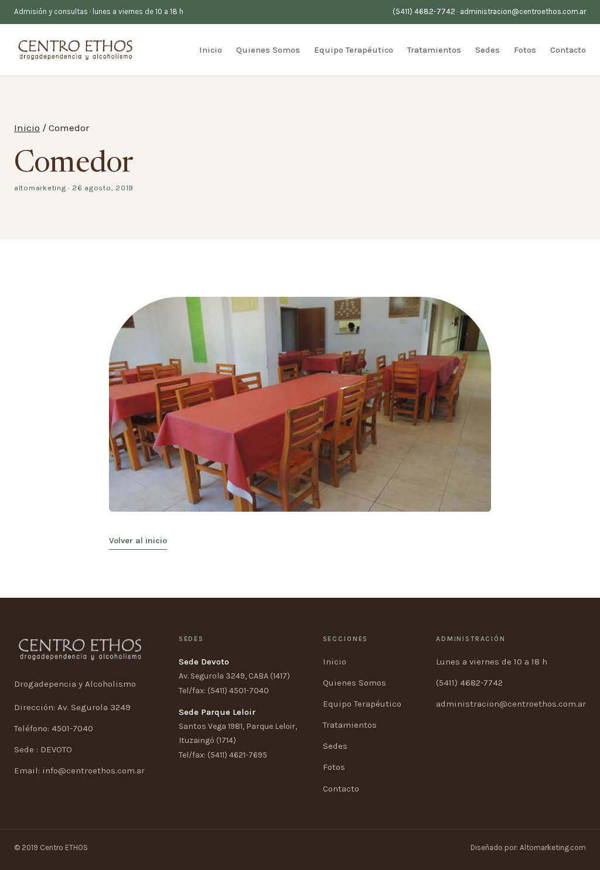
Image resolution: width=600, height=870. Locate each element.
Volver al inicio (138, 541)
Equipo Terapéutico (353, 50)
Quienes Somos (268, 50)
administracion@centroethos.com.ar (523, 11)
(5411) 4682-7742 (424, 11)
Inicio (210, 50)
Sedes (487, 50)
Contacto (568, 50)
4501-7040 (72, 728)
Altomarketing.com (553, 847)
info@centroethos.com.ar (93, 770)
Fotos (525, 50)
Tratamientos (434, 50)
